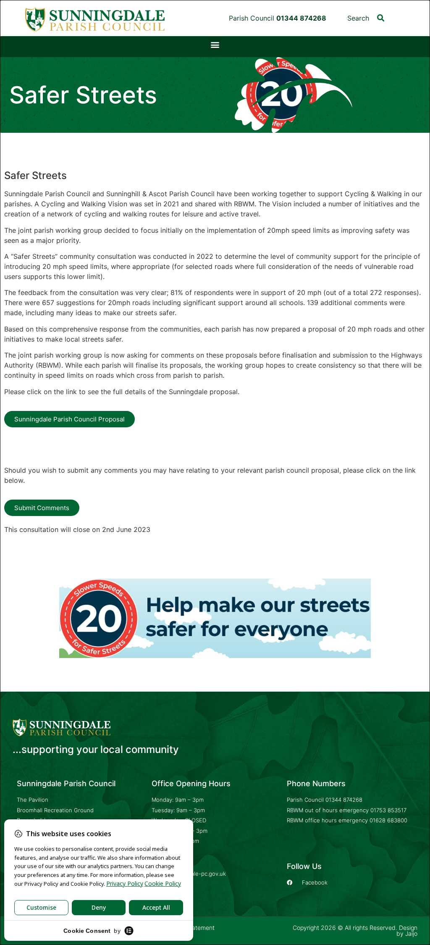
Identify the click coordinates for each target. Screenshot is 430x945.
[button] (380, 18)
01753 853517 (388, 810)
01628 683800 (388, 820)
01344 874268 (343, 799)
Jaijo (411, 933)
